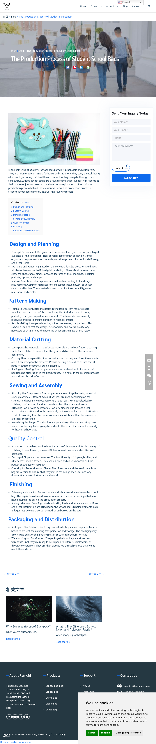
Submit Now (131, 177)
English (126, 2)
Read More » (13, 638)
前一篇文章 (11, 573)
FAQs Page (88, 691)
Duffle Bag (51, 697)
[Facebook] (67, 67)
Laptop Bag (52, 691)
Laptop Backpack (55, 685)
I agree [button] (91, 732)
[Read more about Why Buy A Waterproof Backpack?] (29, 608)
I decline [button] (105, 732)
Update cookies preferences (15, 742)
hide (27, 202)
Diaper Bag (51, 703)
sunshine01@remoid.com (136, 686)
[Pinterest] (74, 67)
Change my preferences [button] (128, 732)
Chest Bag (51, 709)
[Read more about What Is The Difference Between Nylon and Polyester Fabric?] (79, 608)
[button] (149, 6)
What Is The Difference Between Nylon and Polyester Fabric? (77, 627)
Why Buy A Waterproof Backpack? (28, 626)
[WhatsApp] (88, 67)
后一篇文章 (97, 573)
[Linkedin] (81, 67)
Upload (119, 167)
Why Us (86, 685)
